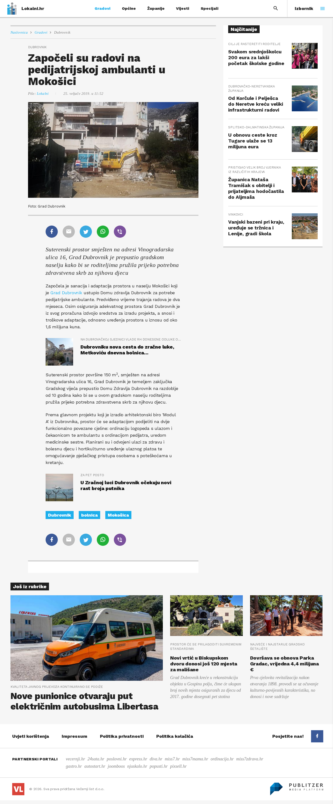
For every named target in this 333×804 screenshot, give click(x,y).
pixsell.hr (178, 766)
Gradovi (102, 8)
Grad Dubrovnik (66, 292)
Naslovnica (19, 32)
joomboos (116, 766)
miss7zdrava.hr (249, 759)
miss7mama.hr (195, 759)
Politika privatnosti (122, 736)
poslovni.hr (117, 759)
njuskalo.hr (137, 766)
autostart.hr (94, 766)
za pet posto (92, 475)
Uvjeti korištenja (30, 736)
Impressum (74, 736)
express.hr (138, 759)
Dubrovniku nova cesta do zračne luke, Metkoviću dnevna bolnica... (127, 350)
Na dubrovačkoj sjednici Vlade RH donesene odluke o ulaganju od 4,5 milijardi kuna (130, 339)
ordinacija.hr (222, 759)
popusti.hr (159, 766)
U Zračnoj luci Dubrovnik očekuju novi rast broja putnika (125, 485)
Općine (129, 8)
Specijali (209, 8)
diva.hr (156, 759)
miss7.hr (172, 759)
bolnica (89, 515)
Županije (156, 8)
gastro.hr (74, 766)
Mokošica (118, 515)
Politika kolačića (174, 736)
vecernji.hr (75, 759)
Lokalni (43, 93)
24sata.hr (96, 759)
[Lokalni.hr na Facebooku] (317, 736)
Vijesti (182, 8)
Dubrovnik (62, 32)
